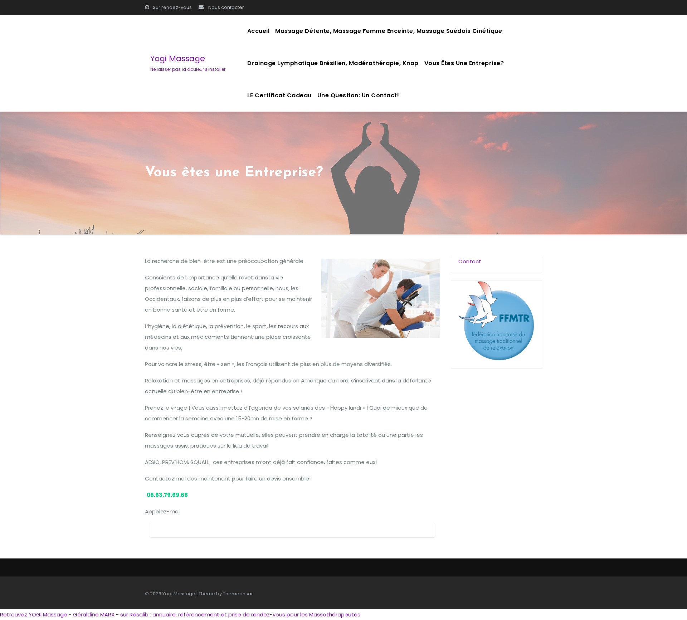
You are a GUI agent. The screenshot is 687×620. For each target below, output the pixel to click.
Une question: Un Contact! (358, 95)
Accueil (258, 31)
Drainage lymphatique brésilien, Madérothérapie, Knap (333, 63)
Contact (469, 261)
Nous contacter (225, 7)
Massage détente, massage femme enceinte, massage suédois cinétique (388, 31)
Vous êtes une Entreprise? (464, 63)
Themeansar (238, 593)
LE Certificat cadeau (279, 95)
